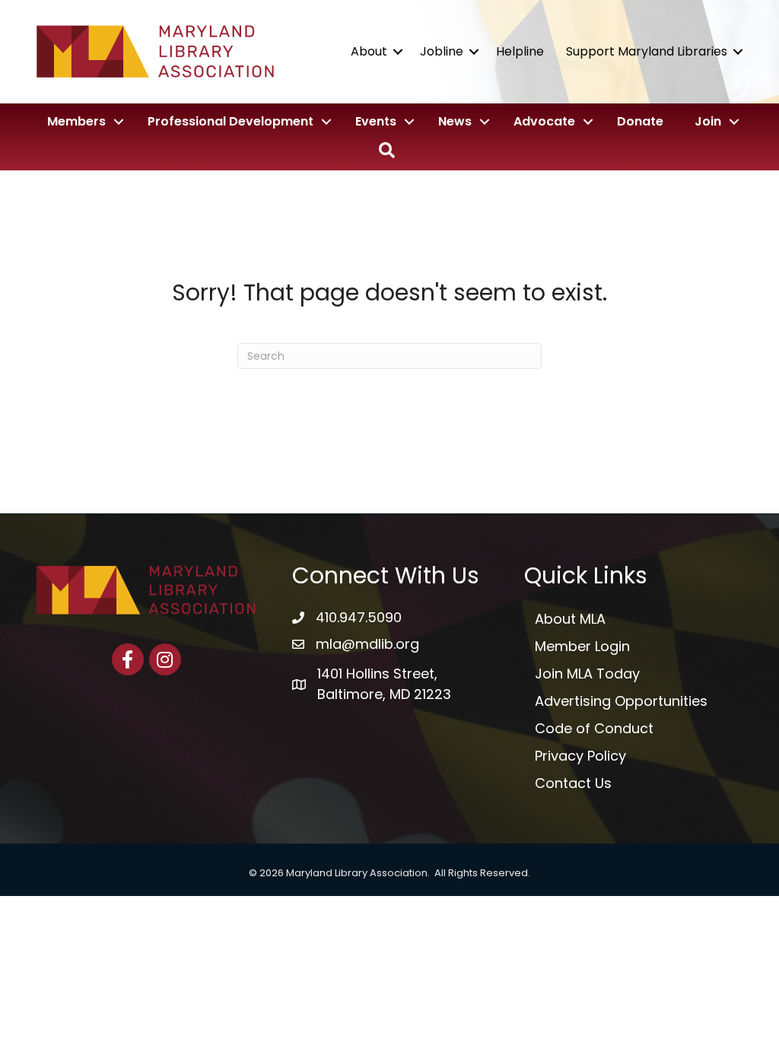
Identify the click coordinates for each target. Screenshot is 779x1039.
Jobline (441, 51)
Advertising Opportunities (621, 700)
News (455, 121)
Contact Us (573, 783)
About (369, 51)
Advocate (544, 121)
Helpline (520, 51)
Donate (640, 121)
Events (375, 121)
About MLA (570, 618)
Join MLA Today (587, 673)
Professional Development (230, 121)
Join (708, 121)
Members (76, 121)
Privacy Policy (580, 755)
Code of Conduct (594, 728)
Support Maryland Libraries (646, 51)
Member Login (582, 646)
